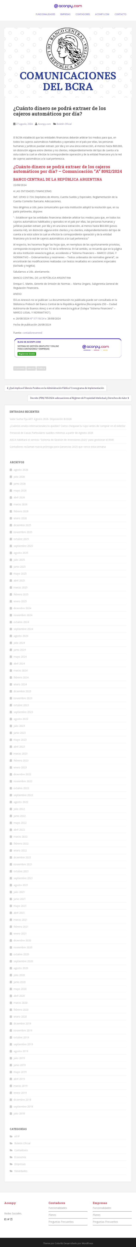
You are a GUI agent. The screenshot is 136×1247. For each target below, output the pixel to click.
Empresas (20, 1164)
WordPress (87, 1243)
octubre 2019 (21, 1037)
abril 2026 (19, 497)
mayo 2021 (20, 905)
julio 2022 (19, 809)
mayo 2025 (20, 573)
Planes (52, 1214)
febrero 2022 (21, 843)
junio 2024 (20, 649)
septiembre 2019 (23, 1044)
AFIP (17, 1136)
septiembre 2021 (23, 878)
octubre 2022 (21, 788)
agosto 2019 (21, 1051)
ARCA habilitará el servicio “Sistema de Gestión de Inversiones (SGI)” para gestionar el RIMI (62, 439)
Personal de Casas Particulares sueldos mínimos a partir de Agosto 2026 (51, 432)
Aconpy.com (44, 123)
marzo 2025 (20, 587)
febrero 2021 (21, 926)
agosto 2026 (21, 469)
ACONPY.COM (102, 14)
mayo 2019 (20, 1072)
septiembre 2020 (23, 961)
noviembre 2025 (23, 532)
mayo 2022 (20, 822)
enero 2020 (20, 1016)
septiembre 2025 (23, 546)
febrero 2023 (21, 760)
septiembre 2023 (23, 712)
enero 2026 (20, 518)
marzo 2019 (20, 1085)
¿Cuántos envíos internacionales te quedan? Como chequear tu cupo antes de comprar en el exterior (67, 426)
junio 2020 (20, 982)
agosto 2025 (21, 552)
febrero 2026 (21, 511)
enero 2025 (20, 601)
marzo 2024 (20, 670)
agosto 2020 (21, 968)
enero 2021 (20, 933)
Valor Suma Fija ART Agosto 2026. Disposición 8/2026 (41, 419)
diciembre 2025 (22, 525)
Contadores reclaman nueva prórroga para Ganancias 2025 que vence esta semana (58, 446)
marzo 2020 (20, 1002)
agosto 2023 (21, 719)
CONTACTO (120, 14)
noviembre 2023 (23, 698)
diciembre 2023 (22, 691)
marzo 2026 (20, 504)
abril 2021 (19, 912)
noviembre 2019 (23, 1030)
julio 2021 (19, 892)
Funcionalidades (58, 1208)
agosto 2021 (21, 885)
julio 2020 (19, 975)
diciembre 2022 (22, 774)
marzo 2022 (20, 836)
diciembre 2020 (22, 940)
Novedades (20, 1171)
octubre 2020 (21, 954)
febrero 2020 (21, 1009)
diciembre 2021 (22, 857)
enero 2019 (20, 1092)
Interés (31, 368)
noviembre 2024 (23, 615)
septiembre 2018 (23, 1106)
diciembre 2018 (22, 1099)
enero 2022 (20, 850)
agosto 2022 (21, 802)
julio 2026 (19, 476)
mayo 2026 (20, 490)
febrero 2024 (21, 677)
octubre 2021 (21, 871)
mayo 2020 (20, 989)
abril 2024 (19, 663)
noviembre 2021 (23, 864)
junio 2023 (20, 732)
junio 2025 (20, 566)
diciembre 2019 (22, 1023)
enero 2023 (20, 767)
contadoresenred (32, 332)
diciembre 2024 (22, 608)
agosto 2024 (21, 636)
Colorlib (59, 1243)
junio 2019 (20, 1065)
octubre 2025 (21, 539)
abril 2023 (19, 746)
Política (41, 368)
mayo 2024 (20, 656)
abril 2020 (19, 995)
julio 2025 (19, 559)
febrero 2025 (21, 594)
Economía (19, 368)
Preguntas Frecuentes (61, 1221)
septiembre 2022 (23, 795)
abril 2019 (19, 1079)
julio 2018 (19, 1113)
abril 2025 (19, 580)
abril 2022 (19, 829)
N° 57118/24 (37, 318)
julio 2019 (19, 1058)
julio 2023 (19, 726)
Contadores (21, 1150)
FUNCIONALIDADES (45, 14)
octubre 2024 (21, 622)
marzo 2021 (20, 919)
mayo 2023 (20, 739)
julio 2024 (19, 642)
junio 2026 (20, 483)
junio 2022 (20, 815)
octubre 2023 (21, 705)
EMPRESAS (65, 14)
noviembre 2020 (23, 947)
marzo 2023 (20, 753)
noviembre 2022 (23, 781)
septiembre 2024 (23, 629)
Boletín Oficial (64, 123)
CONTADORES (83, 14)
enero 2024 (20, 684)
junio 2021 (20, 899)
